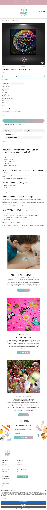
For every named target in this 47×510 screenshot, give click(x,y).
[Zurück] (2, 66)
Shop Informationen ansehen (9, 127)
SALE (3, 485)
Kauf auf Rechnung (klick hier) (23, 3)
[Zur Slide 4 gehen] (24, 66)
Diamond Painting (6, 466)
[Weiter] (44, 66)
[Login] (41, 11)
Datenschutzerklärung (21, 466)
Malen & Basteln (5, 473)
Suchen (18, 462)
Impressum (19, 464)
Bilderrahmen (5, 462)
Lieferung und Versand (22, 473)
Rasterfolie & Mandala (6, 476)
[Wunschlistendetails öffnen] (39, 11)
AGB (18, 471)
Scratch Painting (5, 483)
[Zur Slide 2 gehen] (22, 66)
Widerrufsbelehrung (21, 469)
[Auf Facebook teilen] (6, 141)
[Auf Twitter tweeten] (9, 141)
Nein (8, 95)
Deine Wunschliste (6, 487)
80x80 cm (6, 89)
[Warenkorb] (44, 11)
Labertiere (4, 471)
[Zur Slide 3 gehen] (23, 66)
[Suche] (5, 11)
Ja (4, 95)
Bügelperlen (4, 464)
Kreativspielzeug (5, 469)
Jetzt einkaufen (23, 352)
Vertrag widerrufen (23, 476)
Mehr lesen (23, 414)
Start (3, 20)
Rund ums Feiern (6, 478)
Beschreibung (5, 147)
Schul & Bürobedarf (6, 480)
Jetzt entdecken (23, 290)
